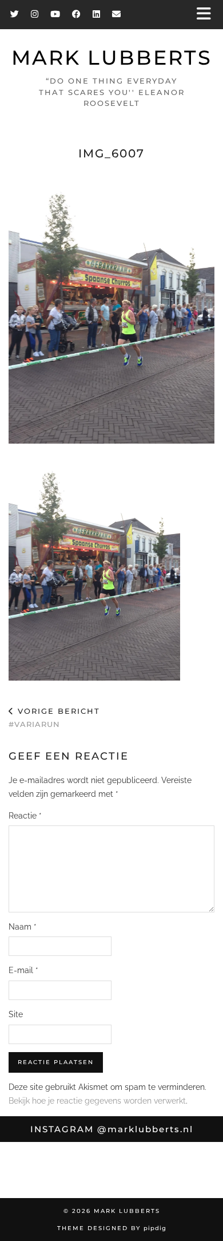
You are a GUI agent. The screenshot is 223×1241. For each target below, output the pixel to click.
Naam (23, 926)
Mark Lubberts (111, 57)
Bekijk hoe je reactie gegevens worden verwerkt (97, 1100)
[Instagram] (35, 14)
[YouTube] (55, 14)
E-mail (23, 970)
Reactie (25, 815)
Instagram (111, 1129)
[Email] (116, 14)
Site (16, 1014)
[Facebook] (76, 14)
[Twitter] (14, 14)
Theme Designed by (111, 1228)
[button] (207, 14)
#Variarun (54, 717)
